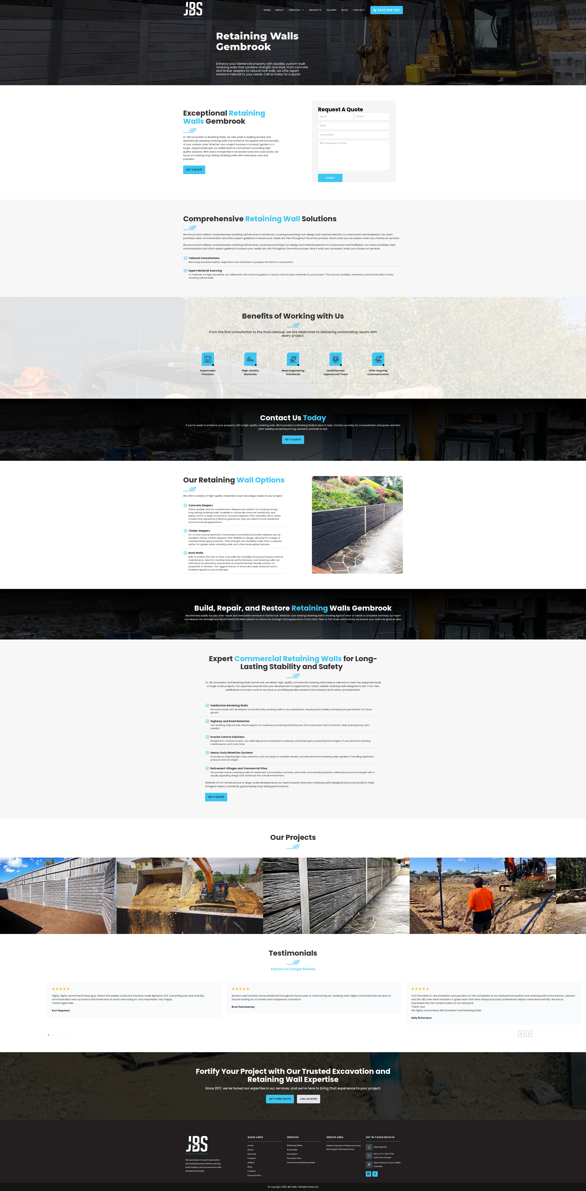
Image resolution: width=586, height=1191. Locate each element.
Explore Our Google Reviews (293, 969)
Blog (345, 10)
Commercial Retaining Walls (301, 1162)
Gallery (331, 10)
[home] (193, 10)
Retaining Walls (294, 1145)
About (279, 10)
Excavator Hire (294, 1158)
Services (294, 10)
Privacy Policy (254, 1175)
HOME (267, 10)
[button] (296, 10)
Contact (359, 10)
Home (251, 1145)
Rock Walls (292, 1149)
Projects (315, 10)
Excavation (292, 1154)
